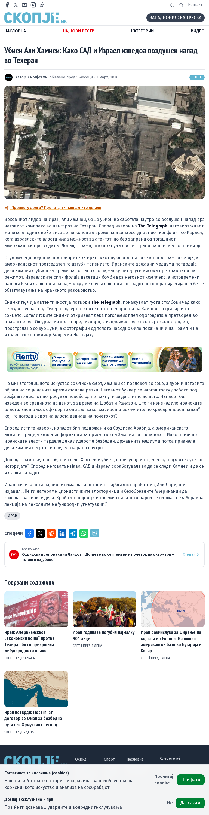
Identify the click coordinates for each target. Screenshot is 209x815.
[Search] (181, 5)
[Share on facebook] (29, 533)
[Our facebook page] (7, 5)
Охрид (81, 759)
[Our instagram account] (33, 5)
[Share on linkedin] (62, 533)
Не (170, 802)
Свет (197, 77)
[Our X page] (16, 5)
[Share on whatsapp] (83, 533)
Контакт (195, 4)
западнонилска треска (175, 17)
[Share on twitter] (40, 533)
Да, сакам (190, 802)
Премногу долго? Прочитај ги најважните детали (55, 207)
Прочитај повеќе (163, 780)
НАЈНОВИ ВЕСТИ (78, 31)
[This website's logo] (35, 17)
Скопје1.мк (37, 77)
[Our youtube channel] (24, 5)
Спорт (109, 759)
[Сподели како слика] (94, 533)
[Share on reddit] (51, 533)
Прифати (190, 779)
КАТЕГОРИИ (142, 31)
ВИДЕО (198, 31)
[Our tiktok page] (42, 5)
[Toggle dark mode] (172, 5)
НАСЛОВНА (15, 31)
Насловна (135, 759)
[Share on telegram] (73, 533)
